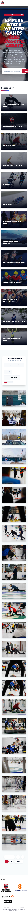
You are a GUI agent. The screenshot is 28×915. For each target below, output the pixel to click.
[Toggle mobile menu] (25, 2)
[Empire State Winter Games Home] (2, 2)
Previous (10, 857)
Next (18, 861)
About (3, 879)
